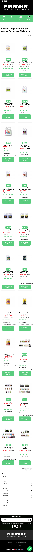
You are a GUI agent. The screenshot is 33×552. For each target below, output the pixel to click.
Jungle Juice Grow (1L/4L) (24, 313)
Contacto (19, 545)
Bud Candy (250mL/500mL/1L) (25, 104)
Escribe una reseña (10, 156)
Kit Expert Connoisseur (24, 357)
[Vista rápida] (8, 54)
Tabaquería (5, 500)
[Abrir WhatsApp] (29, 548)
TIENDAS (14, 1)
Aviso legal (9, 542)
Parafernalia (5, 495)
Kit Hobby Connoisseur (24, 448)
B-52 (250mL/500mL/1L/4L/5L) (9, 62)
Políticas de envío (17, 544)
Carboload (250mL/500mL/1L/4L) (25, 188)
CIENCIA (10, 1)
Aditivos (5, 488)
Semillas (5, 483)
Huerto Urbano (6, 502)
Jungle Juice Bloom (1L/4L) (8, 313)
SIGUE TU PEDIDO (21, 1)
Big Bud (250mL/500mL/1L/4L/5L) (25, 62)
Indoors (4, 485)
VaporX (4, 481)
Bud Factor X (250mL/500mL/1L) (25, 146)
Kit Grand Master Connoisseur (25, 402)
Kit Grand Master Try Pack (8, 448)
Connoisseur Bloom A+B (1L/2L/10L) (8, 230)
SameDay (5, 505)
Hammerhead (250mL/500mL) (24, 272)
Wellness (5, 498)
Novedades (5, 478)
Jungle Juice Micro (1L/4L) (8, 354)
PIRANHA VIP (28, 1)
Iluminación (5, 490)
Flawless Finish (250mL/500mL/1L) (8, 272)
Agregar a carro (8, 75)
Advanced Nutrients (8, 66)
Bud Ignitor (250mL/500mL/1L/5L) (8, 188)
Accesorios (5, 493)
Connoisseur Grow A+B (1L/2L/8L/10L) (24, 230)
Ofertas (4, 476)
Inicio (3, 473)
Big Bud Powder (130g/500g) (8, 104)
